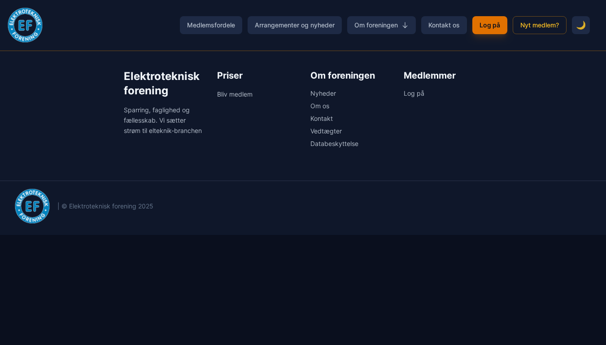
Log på (490, 25)
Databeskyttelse (334, 143)
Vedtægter (326, 131)
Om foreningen (376, 25)
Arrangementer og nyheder (295, 25)
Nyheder (323, 93)
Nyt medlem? (539, 25)
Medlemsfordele (211, 25)
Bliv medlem (235, 94)
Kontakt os (444, 25)
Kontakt (321, 118)
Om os (319, 106)
